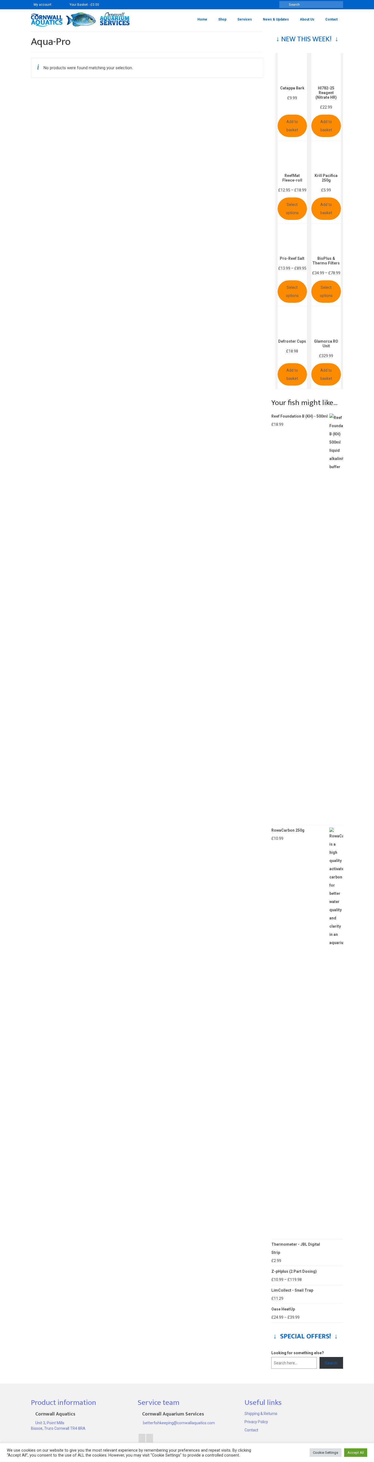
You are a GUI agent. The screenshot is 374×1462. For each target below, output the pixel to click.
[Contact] (58, 4)
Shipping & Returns (260, 1413)
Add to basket (292, 126)
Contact (251, 1430)
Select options (292, 208)
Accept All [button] (355, 1453)
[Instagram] (149, 1438)
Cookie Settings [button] (325, 1453)
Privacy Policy (256, 1422)
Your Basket (84, 5)
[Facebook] (142, 1438)
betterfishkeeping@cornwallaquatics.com (178, 1423)
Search (331, 1363)
